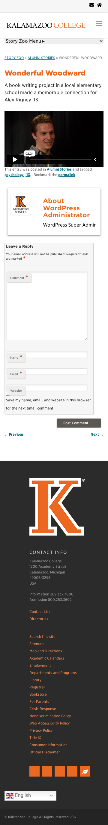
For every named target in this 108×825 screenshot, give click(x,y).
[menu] (99, 24)
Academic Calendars (46, 658)
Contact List (39, 611)
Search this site (42, 636)
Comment (19, 278)
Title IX (35, 737)
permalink (66, 174)
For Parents (39, 701)
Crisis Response (42, 708)
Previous (14, 434)
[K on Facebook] (35, 776)
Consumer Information (48, 745)
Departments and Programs (53, 672)
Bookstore (38, 694)
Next (97, 434)
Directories (38, 618)
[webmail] (91, 5)
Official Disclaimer (44, 752)
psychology (14, 174)
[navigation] (54, 41)
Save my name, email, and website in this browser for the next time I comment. (48, 404)
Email (16, 374)
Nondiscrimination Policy (50, 716)
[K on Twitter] (48, 776)
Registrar (37, 687)
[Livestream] (86, 776)
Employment (40, 665)
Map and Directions (45, 651)
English (22, 795)
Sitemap (36, 643)
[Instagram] (60, 776)
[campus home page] (99, 5)
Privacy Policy (41, 730)
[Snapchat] (73, 776)
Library (35, 680)
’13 (28, 174)
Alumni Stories (41, 58)
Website (16, 390)
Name (16, 357)
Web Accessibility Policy (49, 723)
